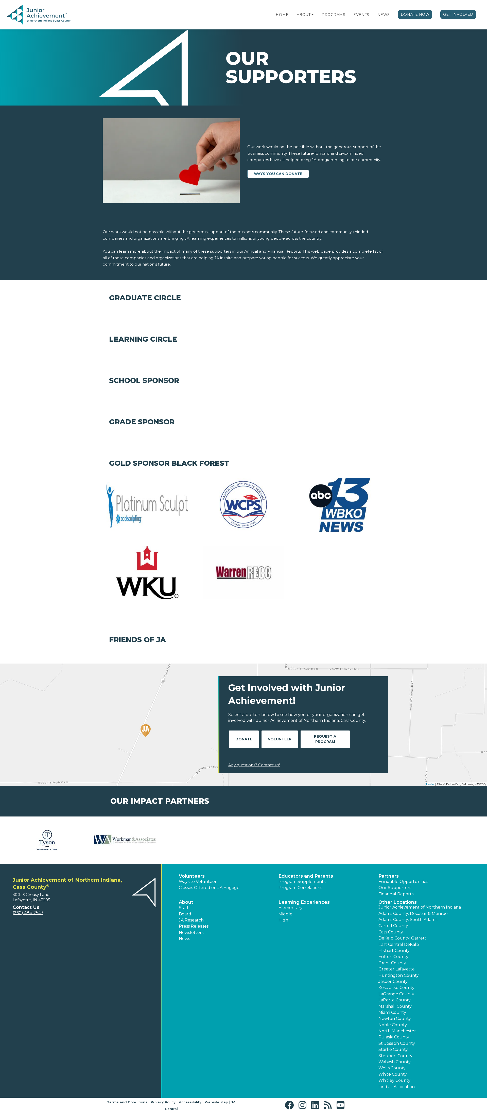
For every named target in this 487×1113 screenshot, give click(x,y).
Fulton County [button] (393, 956)
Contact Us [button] (26, 907)
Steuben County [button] (395, 1055)
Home (282, 14)
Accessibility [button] (190, 1102)
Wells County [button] (392, 1068)
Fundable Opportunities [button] (403, 881)
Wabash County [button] (394, 1061)
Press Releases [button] (193, 926)
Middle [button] (285, 914)
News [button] (184, 938)
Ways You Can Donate (278, 173)
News (383, 14)
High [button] (283, 920)
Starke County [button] (393, 1049)
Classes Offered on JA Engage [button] (209, 887)
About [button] (186, 902)
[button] (312, 14)
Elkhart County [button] (394, 950)
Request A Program (325, 739)
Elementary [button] (291, 907)
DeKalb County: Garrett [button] (402, 938)
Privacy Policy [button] (163, 1102)
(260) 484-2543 (28, 912)
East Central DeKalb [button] (398, 944)
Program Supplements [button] (302, 881)
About (304, 14)
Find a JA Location (396, 1086)
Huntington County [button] (398, 975)
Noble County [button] (392, 1024)
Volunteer (279, 739)
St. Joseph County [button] (396, 1043)
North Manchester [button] (397, 1031)
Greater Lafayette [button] (396, 969)
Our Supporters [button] (394, 887)
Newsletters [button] (191, 932)
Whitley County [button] (394, 1080)
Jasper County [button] (393, 981)
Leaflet (430, 784)
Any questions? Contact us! (254, 764)
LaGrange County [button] (396, 994)
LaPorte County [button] (394, 1000)
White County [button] (392, 1074)
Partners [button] (388, 876)
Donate (243, 739)
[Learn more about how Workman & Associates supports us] (125, 840)
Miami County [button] (392, 1012)
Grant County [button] (392, 963)
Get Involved (458, 14)
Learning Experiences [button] (304, 902)
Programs (333, 14)
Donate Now (415, 14)
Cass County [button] (390, 932)
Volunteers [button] (192, 876)
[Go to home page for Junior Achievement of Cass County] (38, 15)
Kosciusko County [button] (396, 987)
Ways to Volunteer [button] (198, 881)
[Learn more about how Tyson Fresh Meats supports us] (46, 840)
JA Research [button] (191, 920)
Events (361, 14)
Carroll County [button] (393, 925)
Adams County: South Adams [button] (407, 919)
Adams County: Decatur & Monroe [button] (413, 913)
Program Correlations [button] (300, 887)
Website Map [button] (216, 1102)
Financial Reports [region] (395, 894)
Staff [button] (183, 907)
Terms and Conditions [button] (127, 1102)
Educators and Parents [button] (306, 876)
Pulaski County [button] (393, 1037)
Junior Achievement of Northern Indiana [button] (419, 907)
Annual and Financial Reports (272, 251)
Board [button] (185, 914)
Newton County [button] (394, 1018)
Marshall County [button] (395, 1006)
